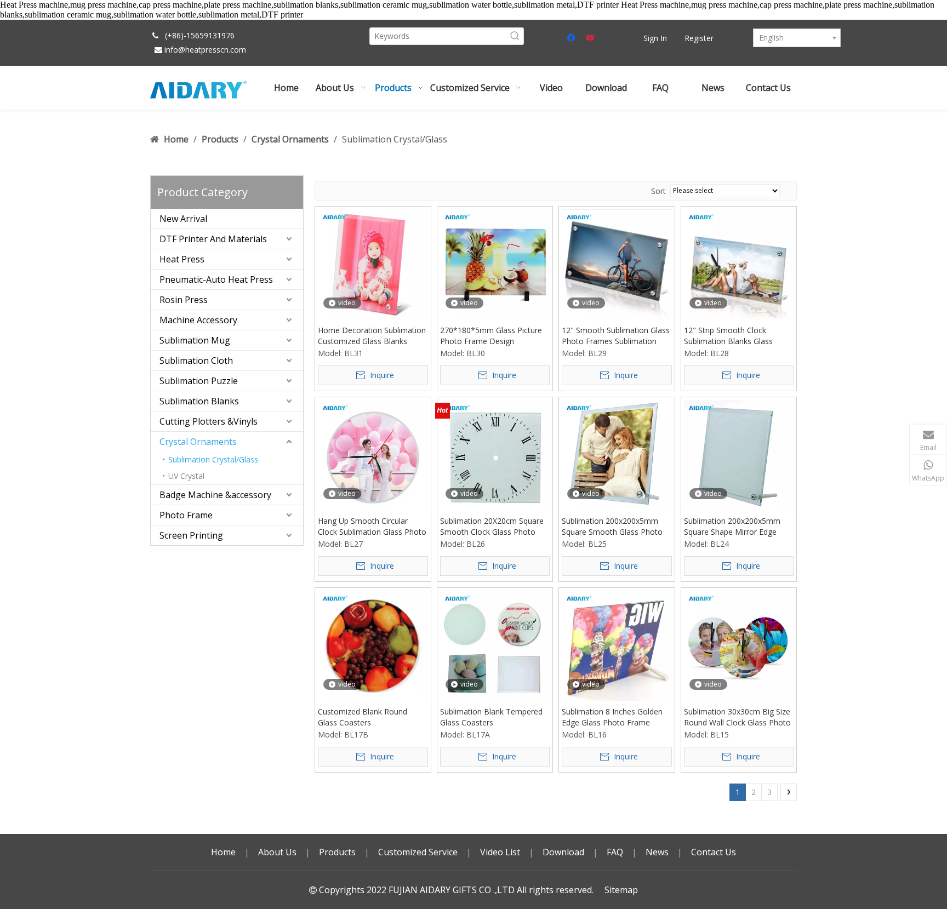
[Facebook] (572, 38)
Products (337, 852)
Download (563, 852)
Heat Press (181, 259)
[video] (373, 264)
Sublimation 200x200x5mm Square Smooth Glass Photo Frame (612, 527)
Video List (500, 852)
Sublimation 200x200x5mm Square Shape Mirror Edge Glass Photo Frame (732, 527)
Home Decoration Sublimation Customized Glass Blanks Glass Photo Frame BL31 (372, 336)
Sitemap (621, 890)
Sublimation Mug (194, 340)
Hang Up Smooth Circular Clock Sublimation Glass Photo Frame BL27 (372, 527)
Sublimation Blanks (199, 401)
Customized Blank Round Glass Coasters (362, 717)
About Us (277, 852)
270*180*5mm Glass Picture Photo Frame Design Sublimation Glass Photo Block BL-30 (494, 336)
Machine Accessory (198, 320)
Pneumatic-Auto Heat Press (216, 279)
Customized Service (418, 852)
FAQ (615, 852)
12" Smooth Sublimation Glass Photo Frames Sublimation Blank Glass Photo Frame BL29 (616, 336)
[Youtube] (591, 38)
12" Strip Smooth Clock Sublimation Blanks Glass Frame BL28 (728, 336)
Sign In (655, 38)
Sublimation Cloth (196, 361)
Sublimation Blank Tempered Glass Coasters (491, 717)
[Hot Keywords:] (515, 36)
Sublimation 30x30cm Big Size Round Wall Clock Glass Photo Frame (737, 717)
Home (223, 852)
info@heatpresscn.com (205, 49)
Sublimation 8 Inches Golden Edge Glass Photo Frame (612, 717)
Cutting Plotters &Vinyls (208, 421)
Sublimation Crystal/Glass (213, 459)
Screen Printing (191, 535)
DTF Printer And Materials (213, 239)
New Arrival (183, 219)
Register (699, 38)
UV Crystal (186, 476)
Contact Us (713, 852)
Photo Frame (186, 515)
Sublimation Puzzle (198, 381)
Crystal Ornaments (198, 442)
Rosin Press (183, 300)
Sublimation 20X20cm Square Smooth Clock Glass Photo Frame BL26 (492, 527)
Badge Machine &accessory (215, 495)
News (657, 852)
